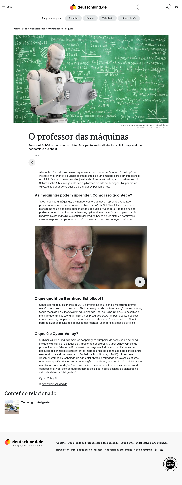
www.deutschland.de (54, 383)
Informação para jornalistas (87, 449)
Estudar (90, 18)
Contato (61, 442)
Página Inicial (20, 28)
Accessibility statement (118, 449)
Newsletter (62, 449)
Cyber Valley (46, 378)
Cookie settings (143, 449)
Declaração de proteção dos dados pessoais (93, 442)
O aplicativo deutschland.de (152, 442)
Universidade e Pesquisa (60, 28)
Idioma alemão (128, 18)
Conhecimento (37, 28)
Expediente (127, 442)
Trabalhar (73, 18)
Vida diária (107, 18)
